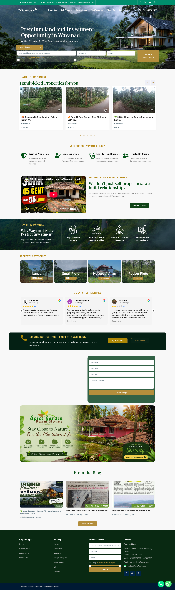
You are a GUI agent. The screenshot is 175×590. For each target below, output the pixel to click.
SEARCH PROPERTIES (148, 55)
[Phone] (161, 584)
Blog (56, 567)
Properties (52, 10)
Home (56, 544)
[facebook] (140, 2)
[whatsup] (144, 2)
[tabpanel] (41, 108)
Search (105, 569)
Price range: (21, 58)
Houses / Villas (104, 274)
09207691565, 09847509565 (141, 558)
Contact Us (123, 10)
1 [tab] (80, 135)
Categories (82, 53)
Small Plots (70, 274)
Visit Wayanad (97, 10)
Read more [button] (28, 321)
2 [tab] (84, 135)
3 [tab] (87, 135)
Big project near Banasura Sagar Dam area (131, 510)
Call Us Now (118, 341)
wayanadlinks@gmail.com (139, 562)
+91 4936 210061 (136, 554)
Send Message (121, 393)
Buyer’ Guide (59, 562)
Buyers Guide (81, 10)
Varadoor (119, 123)
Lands (36, 274)
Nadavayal (73, 123)
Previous (147, 82)
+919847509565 (61, 2)
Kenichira (26, 123)
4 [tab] (91, 135)
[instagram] (154, 2)
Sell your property (60, 558)
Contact (57, 572)
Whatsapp (141, 341)
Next (153, 82)
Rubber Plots (138, 274)
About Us (111, 10)
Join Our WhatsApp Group (136, 566)
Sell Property (66, 10)
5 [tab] (94, 135)
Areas (110, 53)
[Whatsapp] (168, 584)
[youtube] (149, 2)
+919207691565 (48, 2)
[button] (153, 311)
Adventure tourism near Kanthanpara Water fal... (87, 510)
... (36, 513)
